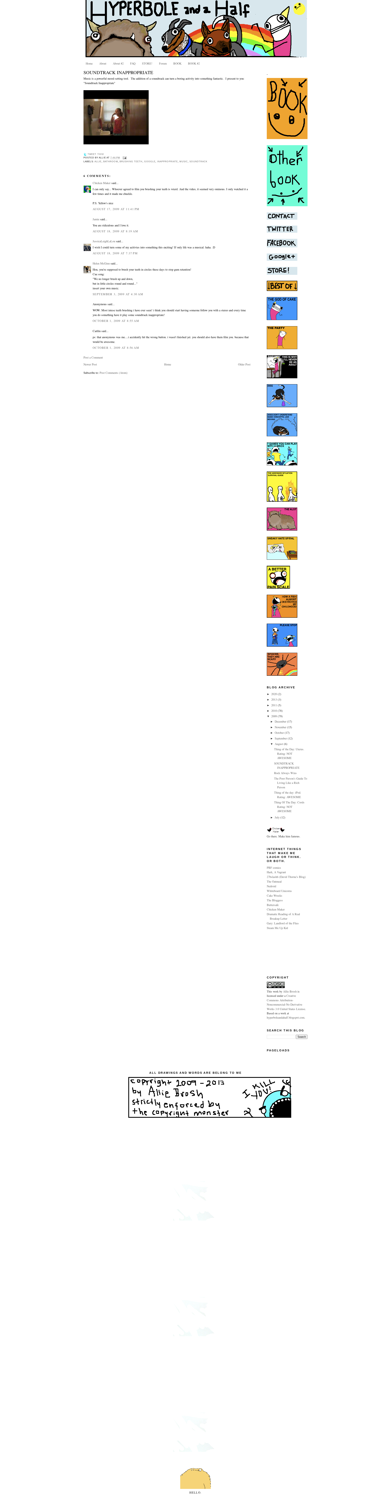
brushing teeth (131, 161)
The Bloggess (275, 900)
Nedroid (271, 886)
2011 (274, 705)
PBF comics (274, 868)
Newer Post (90, 364)
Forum (163, 63)
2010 (274, 711)
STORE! (147, 63)
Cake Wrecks (274, 895)
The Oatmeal (274, 881)
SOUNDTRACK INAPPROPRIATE (118, 72)
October (280, 733)
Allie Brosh (290, 991)
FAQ (132, 63)
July (277, 817)
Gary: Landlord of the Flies (283, 923)
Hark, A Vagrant (276, 872)
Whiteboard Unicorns (279, 891)
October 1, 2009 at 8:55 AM (116, 321)
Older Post (244, 364)
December (281, 721)
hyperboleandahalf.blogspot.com (285, 1017)
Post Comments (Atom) (113, 373)
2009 (274, 716)
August (279, 744)
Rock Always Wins (285, 773)
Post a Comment (93, 357)
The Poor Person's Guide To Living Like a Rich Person (290, 783)
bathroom (110, 161)
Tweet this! (96, 154)
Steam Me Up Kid (277, 928)
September (281, 738)
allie (98, 161)
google (150, 161)
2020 (274, 694)
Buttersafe (273, 905)
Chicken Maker (102, 183)
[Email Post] (124, 158)
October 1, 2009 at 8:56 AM (116, 348)
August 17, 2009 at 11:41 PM (116, 209)
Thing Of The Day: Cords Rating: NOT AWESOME (289, 806)
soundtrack (198, 161)
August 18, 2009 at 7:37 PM (115, 253)
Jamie (96, 219)
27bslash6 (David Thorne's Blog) (286, 877)
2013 (274, 699)
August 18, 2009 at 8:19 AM (115, 231)
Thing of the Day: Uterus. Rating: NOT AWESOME (289, 753)
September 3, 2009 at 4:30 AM (118, 294)
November (281, 727)
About (102, 63)
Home (89, 63)
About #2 (118, 63)
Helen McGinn (101, 263)
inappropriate (167, 161)
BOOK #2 (194, 63)
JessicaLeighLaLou (104, 241)
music (183, 161)
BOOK (177, 63)
